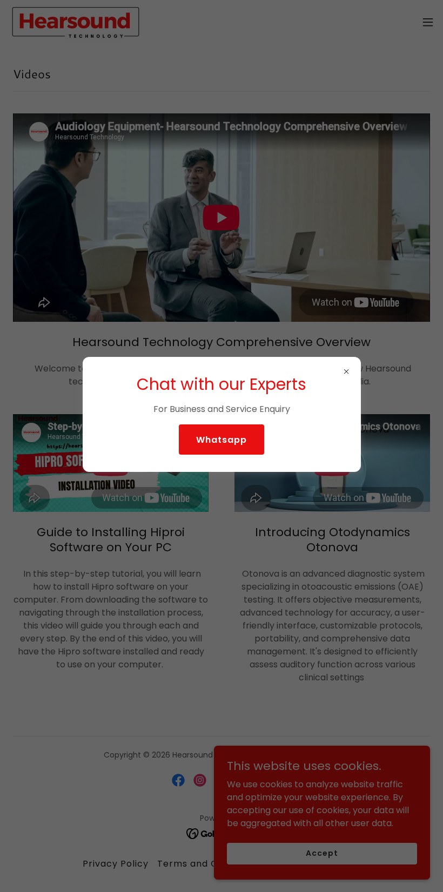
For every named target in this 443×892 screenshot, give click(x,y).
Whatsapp (221, 440)
